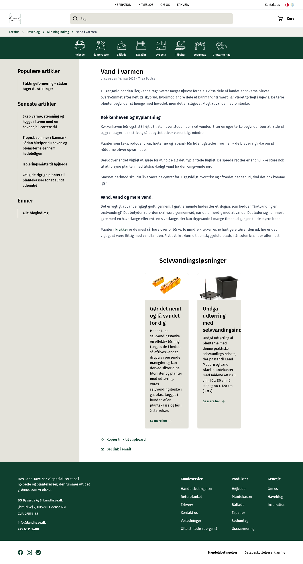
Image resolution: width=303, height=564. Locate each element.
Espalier (238, 513)
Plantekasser (242, 497)
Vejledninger (191, 521)
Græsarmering (243, 529)
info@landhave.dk (32, 523)
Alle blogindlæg (36, 213)
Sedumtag (240, 521)
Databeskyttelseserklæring (264, 552)
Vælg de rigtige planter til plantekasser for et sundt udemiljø (44, 180)
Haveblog (275, 497)
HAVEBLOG (145, 5)
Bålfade (238, 505)
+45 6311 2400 (28, 529)
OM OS (165, 5)
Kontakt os (272, 5)
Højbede (239, 489)
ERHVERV (183, 5)
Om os (273, 489)
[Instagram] (29, 552)
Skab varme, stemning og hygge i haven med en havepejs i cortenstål (43, 121)
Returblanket (191, 497)
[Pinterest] (38, 552)
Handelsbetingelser (196, 489)
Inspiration (276, 505)
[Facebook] (20, 552)
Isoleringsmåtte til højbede (45, 164)
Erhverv (187, 505)
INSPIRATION (122, 5)
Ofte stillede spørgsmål (199, 529)
